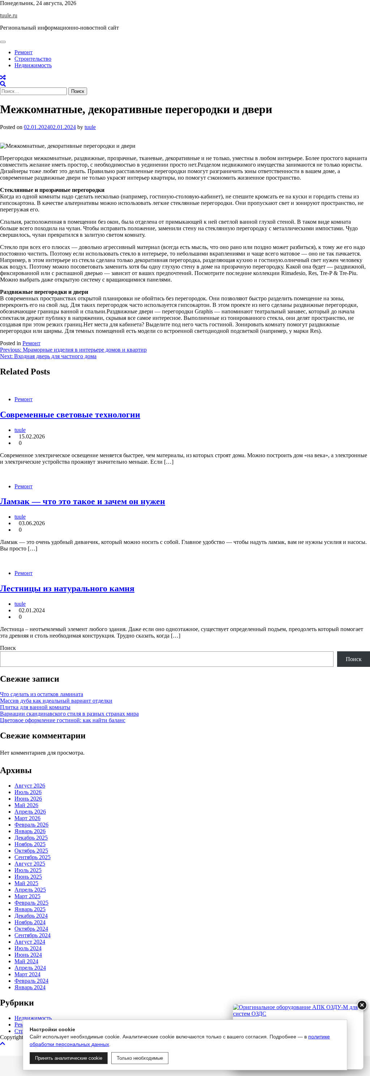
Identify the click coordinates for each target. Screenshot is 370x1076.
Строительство (32, 59)
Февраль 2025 (31, 903)
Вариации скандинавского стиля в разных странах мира (69, 714)
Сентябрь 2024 (32, 935)
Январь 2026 (30, 831)
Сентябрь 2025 (32, 857)
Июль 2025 (28, 870)
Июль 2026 (28, 792)
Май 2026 (26, 805)
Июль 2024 (28, 948)
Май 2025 (26, 883)
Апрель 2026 (30, 812)
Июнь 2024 (28, 955)
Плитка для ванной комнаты (35, 707)
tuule (90, 127)
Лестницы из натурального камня (67, 588)
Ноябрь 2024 (30, 922)
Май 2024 (26, 961)
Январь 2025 (30, 909)
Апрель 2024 (30, 968)
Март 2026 (27, 818)
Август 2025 (29, 864)
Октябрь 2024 (31, 929)
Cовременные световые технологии (70, 414)
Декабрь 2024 (31, 916)
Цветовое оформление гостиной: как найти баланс (62, 720)
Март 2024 (27, 974)
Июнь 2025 (28, 877)
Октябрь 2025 (31, 851)
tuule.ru (8, 15)
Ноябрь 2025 (30, 844)
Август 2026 (29, 786)
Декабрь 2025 (31, 838)
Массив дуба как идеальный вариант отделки (56, 701)
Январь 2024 (30, 987)
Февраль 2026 (31, 825)
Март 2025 (27, 896)
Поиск (8, 648)
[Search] (3, 84)
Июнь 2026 (28, 799)
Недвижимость (33, 65)
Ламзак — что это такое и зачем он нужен (82, 501)
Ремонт (23, 52)
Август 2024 (29, 942)
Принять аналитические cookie (68, 1058)
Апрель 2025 (30, 890)
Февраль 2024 (31, 981)
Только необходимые (140, 1058)
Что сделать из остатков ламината (41, 694)
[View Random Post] (3, 77)
